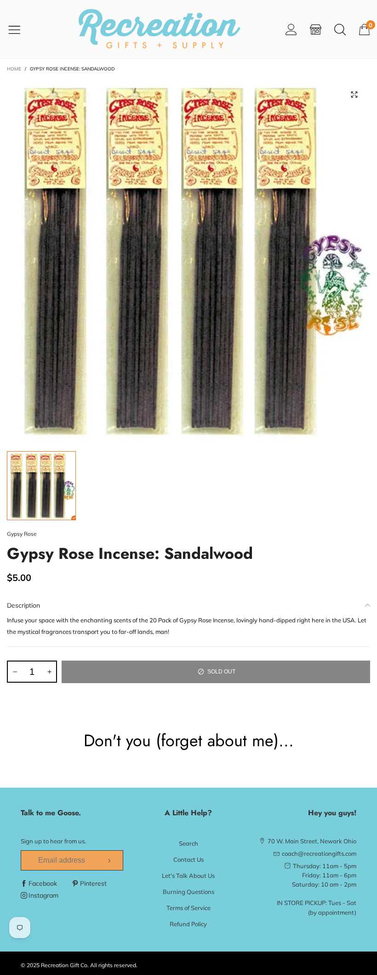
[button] (15, 672)
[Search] (340, 29)
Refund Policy (188, 924)
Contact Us (188, 859)
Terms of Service (188, 907)
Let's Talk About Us (188, 875)
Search (188, 843)
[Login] (291, 29)
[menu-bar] (20, 29)
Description (23, 605)
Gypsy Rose (22, 533)
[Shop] (315, 29)
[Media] (354, 94)
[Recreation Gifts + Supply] (159, 29)
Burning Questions (188, 891)
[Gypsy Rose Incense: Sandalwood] (188, 260)
